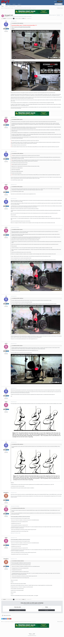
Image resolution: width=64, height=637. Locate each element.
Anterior (4, 18)
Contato (34, 633)
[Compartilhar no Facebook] (3, 618)
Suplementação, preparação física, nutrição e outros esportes (22, 16)
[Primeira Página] (2, 18)
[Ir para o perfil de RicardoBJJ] (6, 496)
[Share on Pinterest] (10, 618)
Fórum (3, 4)
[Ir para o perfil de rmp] (6, 24)
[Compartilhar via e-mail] (9, 618)
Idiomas (30, 633)
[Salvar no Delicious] (6, 618)
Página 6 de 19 (29, 18)
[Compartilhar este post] (61, 21)
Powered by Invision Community (32, 635)
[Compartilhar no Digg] (5, 618)
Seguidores (58, 15)
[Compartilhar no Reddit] (7, 618)
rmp (6, 21)
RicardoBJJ (6, 492)
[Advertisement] (32, 630)
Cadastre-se (59, 1)
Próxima (23, 18)
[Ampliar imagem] (36, 421)
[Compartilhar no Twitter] (2, 618)
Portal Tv (14, 4)
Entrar (55, 1)
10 (19, 18)
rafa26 (7, 16)
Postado (13, 21)
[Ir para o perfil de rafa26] (2, 16)
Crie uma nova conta (17, 610)
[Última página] (25, 18)
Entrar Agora (46, 610)
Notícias (19, 4)
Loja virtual (8, 4)
